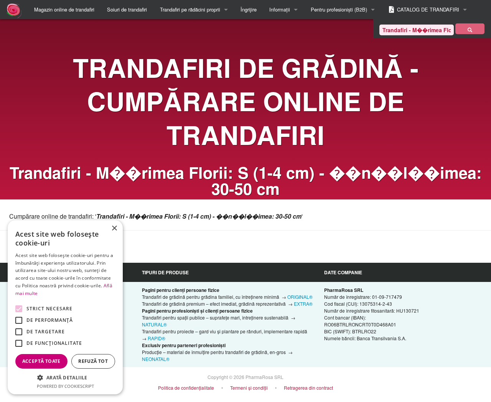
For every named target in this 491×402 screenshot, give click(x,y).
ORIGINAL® (300, 296)
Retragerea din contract (308, 387)
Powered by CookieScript (65, 386)
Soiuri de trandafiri (127, 9)
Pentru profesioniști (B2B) (339, 9)
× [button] (114, 228)
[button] (65, 377)
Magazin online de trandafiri (64, 9)
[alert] (65, 307)
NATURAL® (154, 324)
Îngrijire (249, 9)
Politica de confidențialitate (186, 387)
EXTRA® (303, 303)
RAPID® (156, 338)
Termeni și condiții (249, 387)
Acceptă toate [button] (41, 361)
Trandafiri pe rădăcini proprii (190, 9)
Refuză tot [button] (93, 361)
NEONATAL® (156, 359)
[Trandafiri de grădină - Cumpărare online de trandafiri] (469, 28)
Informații (279, 9)
